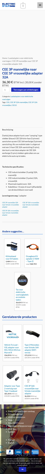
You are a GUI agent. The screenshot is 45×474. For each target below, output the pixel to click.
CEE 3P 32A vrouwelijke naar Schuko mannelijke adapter (30, 205)
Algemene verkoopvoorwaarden (21, 426)
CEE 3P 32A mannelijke (19, 102)
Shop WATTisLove (16, 423)
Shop (10, 420)
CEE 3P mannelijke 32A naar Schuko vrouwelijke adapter (10, 205)
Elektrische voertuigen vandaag (21, 411)
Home (4, 58)
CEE (7, 102)
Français (11, 440)
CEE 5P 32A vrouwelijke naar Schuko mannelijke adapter (10, 213)
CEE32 (14, 105)
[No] (42, 465)
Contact (11, 432)
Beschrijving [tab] (7, 129)
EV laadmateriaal (15, 414)
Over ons (12, 429)
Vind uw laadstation (16, 417)
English (11, 443)
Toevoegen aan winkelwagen (25, 89)
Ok (22, 469)
